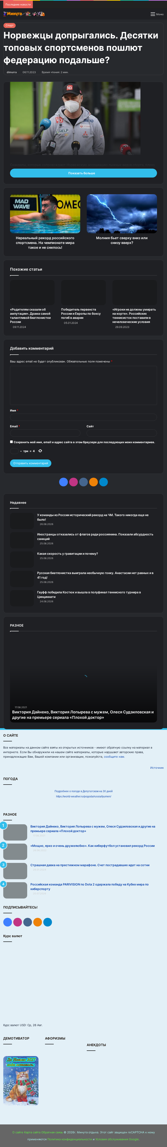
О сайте (17, 1132)
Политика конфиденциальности (69, 1139)
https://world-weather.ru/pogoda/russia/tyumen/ (83, 796)
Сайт (90, 426)
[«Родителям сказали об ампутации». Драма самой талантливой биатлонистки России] (32, 292)
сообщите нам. (114, 756)
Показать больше (82, 173)
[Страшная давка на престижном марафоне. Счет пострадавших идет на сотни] (15, 871)
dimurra (12, 72)
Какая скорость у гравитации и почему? (67, 553)
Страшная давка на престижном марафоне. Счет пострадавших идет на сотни (89, 865)
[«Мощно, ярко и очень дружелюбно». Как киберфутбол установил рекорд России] (15, 852)
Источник (157, 767)
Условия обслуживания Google (117, 1139)
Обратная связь (52, 1132)
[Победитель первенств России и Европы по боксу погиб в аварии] (83, 292)
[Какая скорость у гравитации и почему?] (22, 559)
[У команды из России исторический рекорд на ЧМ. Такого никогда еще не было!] (22, 521)
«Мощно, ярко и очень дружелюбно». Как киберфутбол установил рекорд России (92, 845)
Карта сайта (32, 1132)
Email (15, 426)
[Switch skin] (145, 15)
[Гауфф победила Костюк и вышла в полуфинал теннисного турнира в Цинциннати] (22, 598)
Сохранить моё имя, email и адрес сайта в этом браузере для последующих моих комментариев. (84, 442)
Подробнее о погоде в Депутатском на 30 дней (84, 791)
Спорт (9, 25)
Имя (14, 410)
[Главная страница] (24, 14)
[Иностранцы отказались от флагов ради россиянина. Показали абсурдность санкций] (22, 540)
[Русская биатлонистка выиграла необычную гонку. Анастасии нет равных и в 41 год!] (22, 579)
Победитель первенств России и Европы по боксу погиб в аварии (81, 313)
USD (23, 1025)
